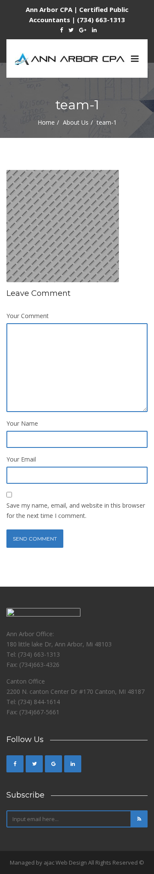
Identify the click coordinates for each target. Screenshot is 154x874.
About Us (76, 122)
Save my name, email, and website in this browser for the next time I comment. (75, 510)
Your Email (21, 459)
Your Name (22, 423)
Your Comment (27, 316)
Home (46, 122)
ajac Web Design (65, 862)
